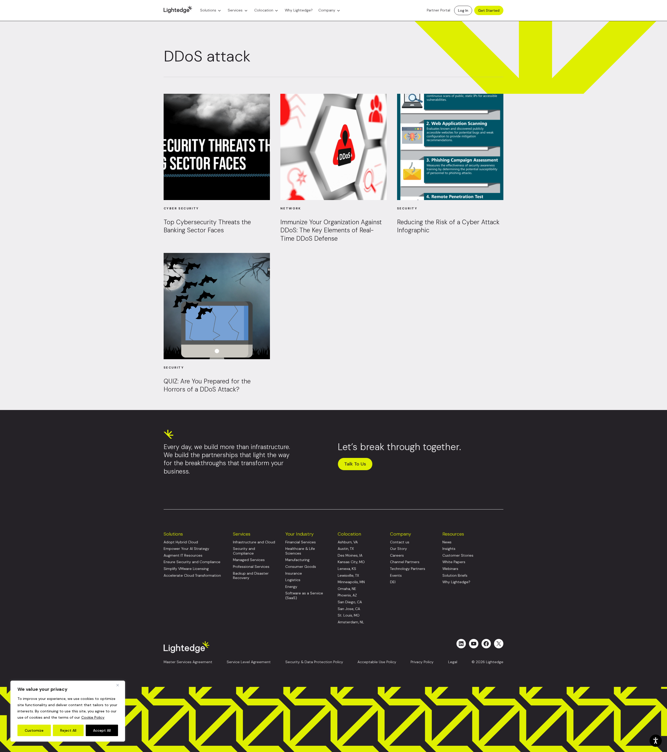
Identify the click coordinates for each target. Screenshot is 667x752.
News (447, 542)
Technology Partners (407, 569)
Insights (448, 548)
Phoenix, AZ (347, 595)
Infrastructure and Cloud (254, 542)
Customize (34, 730)
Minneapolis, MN (351, 582)
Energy (291, 587)
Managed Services (249, 560)
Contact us (399, 542)
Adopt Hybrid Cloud (181, 542)
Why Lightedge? (299, 10)
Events (396, 575)
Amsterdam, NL (351, 622)
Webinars (450, 569)
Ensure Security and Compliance (192, 562)
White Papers (453, 562)
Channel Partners (404, 562)
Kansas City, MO (351, 562)
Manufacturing (297, 560)
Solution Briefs (454, 575)
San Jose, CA (349, 609)
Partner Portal (438, 10)
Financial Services (300, 542)
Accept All (102, 730)
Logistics (292, 580)
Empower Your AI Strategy (186, 548)
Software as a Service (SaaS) (304, 595)
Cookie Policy (92, 717)
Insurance (293, 573)
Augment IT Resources (183, 555)
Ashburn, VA (348, 542)
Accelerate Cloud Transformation (192, 575)
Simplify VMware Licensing (186, 569)
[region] (67, 711)
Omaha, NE (347, 589)
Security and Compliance (244, 551)
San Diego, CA (350, 602)
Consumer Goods (300, 566)
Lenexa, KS (347, 569)
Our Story (398, 548)
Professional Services (251, 566)
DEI (393, 582)
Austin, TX (346, 548)
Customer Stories (457, 555)
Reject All (68, 730)
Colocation (263, 10)
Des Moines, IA (350, 555)
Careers (397, 555)
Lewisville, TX (348, 575)
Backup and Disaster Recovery (251, 575)
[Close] (119, 685)
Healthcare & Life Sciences (300, 551)
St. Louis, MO (349, 615)
